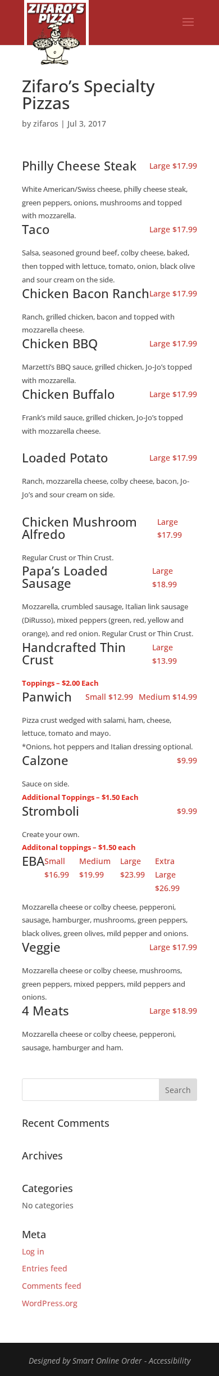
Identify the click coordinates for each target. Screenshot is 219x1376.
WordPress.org (49, 1303)
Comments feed (51, 1285)
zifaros (45, 123)
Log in (33, 1251)
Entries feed (44, 1268)
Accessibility (169, 1360)
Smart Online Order (107, 1360)
